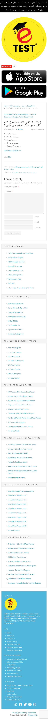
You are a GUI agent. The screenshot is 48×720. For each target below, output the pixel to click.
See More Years (14, 530)
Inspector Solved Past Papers (19, 570)
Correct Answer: (13, 146)
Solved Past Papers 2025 (17, 495)
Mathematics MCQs (14, 670)
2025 (9, 157)
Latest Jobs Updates (15, 275)
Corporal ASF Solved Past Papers (20, 405)
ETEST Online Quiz (14, 688)
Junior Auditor (12, 694)
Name (37, 217)
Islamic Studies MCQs (16, 303)
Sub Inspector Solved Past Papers (20, 426)
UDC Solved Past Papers (17, 557)
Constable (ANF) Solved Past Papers (21, 413)
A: (7, 133)
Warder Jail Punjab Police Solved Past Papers (24, 418)
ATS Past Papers (14, 369)
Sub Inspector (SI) (13, 700)
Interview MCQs (13, 673)
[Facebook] (20, 705)
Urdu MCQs (11, 665)
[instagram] (35, 705)
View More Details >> (12, 150)
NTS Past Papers (14, 365)
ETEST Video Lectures (16, 270)
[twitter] (25, 705)
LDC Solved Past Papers (16, 422)
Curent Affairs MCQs (15, 312)
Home (9, 633)
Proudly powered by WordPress (24, 713)
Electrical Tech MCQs (14, 676)
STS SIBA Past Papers (16, 361)
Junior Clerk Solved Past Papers (19, 578)
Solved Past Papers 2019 (17, 521)
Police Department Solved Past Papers (22, 445)
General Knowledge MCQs (17, 308)
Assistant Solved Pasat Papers (19, 561)
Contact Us (11, 638)
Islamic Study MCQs (23, 114)
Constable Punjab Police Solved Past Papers (24, 583)
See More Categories (15, 334)
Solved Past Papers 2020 (17, 517)
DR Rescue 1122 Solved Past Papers (21, 548)
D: (7, 143)
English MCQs (13, 321)
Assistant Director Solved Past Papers (22, 566)
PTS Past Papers (14, 356)
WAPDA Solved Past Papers (18, 453)
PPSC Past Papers (14, 352)
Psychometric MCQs (15, 329)
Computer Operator (14, 697)
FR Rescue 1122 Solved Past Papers (21, 544)
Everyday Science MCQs (17, 316)
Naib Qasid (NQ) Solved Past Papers (21, 574)
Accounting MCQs (13, 668)
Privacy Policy (12, 641)
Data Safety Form (13, 644)
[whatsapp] (16, 705)
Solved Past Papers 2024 (17, 500)
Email (37, 222)
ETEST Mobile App (14, 279)
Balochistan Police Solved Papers (20, 458)
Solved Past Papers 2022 (17, 508)
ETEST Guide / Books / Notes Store (20, 253)
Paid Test (11, 283)
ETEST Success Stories (16, 262)
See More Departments (16, 477)
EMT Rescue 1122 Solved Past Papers (21, 392)
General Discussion (15, 266)
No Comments (38, 129)
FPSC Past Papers (14, 348)
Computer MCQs (14, 325)
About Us (10, 636)
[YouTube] (30, 705)
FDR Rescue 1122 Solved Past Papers (21, 400)
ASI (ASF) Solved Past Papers (18, 409)
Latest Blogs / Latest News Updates (21, 288)
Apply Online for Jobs (15, 257)
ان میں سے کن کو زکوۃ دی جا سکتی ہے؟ (24, 172)
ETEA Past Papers (14, 374)
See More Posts (13, 378)
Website (38, 227)
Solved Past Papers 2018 (17, 526)
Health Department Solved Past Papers (22, 466)
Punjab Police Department (23, 117)
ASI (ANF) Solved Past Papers (18, 552)
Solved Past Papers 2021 (17, 513)
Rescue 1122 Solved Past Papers (20, 449)
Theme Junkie (33, 715)
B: (7, 137)
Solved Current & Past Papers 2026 (21, 491)
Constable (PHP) (10, 114)
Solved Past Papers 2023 (17, 504)
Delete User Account (14, 647)
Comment (8, 191)
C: (7, 140)
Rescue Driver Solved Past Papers (20, 396)
